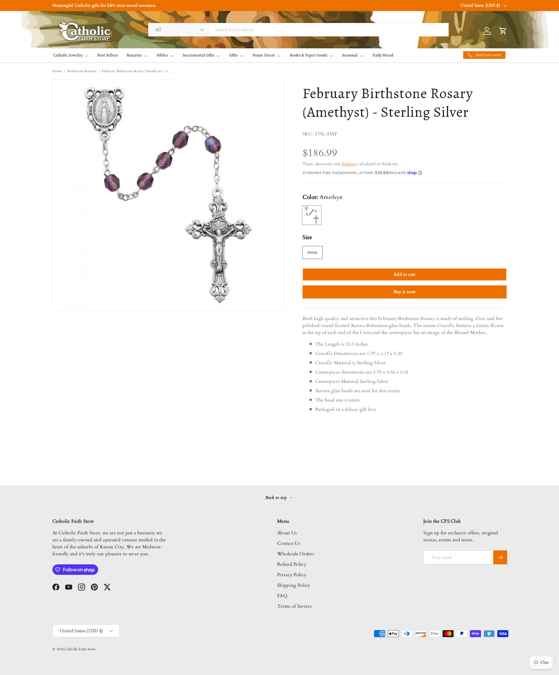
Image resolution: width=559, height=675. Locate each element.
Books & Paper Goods (308, 55)
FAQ (282, 596)
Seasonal (350, 55)
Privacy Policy (291, 575)
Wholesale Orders (295, 554)
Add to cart (404, 274)
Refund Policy (291, 564)
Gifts (233, 55)
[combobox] (298, 29)
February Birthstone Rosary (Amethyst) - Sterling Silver (137, 71)
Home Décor (263, 55)
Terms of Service (294, 606)
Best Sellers (107, 55)
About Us (287, 533)
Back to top (277, 497)
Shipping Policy (293, 585)
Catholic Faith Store (80, 649)
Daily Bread (382, 55)
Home (57, 71)
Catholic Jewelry (67, 55)
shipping (349, 164)
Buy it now (404, 292)
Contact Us (288, 543)
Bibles (162, 55)
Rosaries (134, 55)
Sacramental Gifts (198, 55)
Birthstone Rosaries (81, 71)
